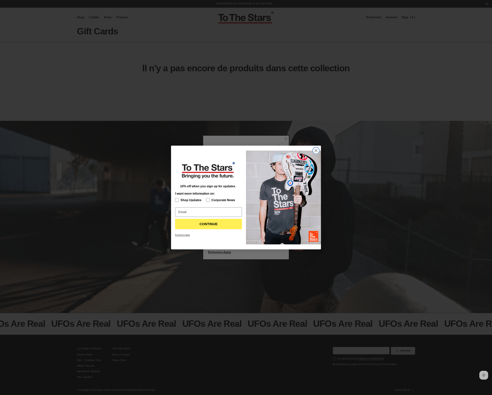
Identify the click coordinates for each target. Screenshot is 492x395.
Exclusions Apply (182, 235)
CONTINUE (208, 224)
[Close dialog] (316, 150)
